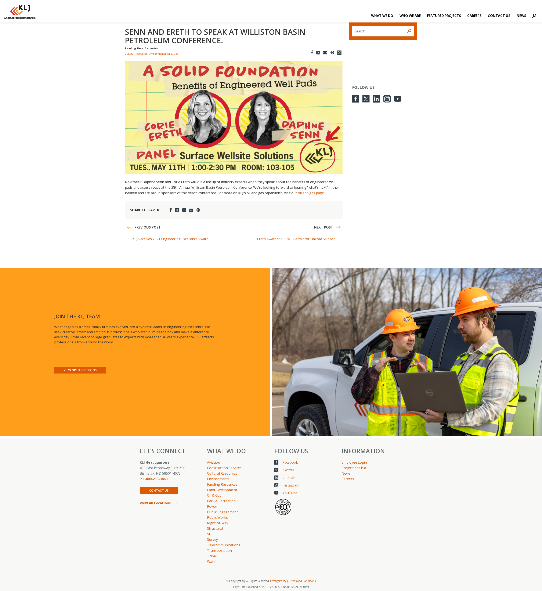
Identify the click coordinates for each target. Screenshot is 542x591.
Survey (212, 539)
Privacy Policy (278, 581)
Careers (474, 15)
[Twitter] (339, 52)
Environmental (157, 54)
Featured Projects (444, 15)
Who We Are (410, 15)
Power (212, 506)
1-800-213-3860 (155, 479)
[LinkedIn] (318, 52)
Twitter (288, 470)
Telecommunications (223, 545)
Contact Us (499, 15)
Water (212, 561)
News (521, 15)
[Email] (325, 52)
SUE (210, 534)
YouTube (290, 493)
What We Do (382, 15)
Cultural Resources (136, 54)
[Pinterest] (332, 52)
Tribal (212, 556)
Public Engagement (222, 512)
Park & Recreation (221, 501)
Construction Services (224, 468)
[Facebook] (312, 52)
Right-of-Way (217, 523)
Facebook (290, 462)
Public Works (217, 517)
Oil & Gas (172, 54)
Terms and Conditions (302, 581)
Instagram (291, 485)
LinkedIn (289, 477)
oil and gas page (311, 193)
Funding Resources (222, 484)
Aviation (213, 462)
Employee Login (354, 462)
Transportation (219, 550)
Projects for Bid (354, 468)
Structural (215, 528)
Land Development (222, 490)
